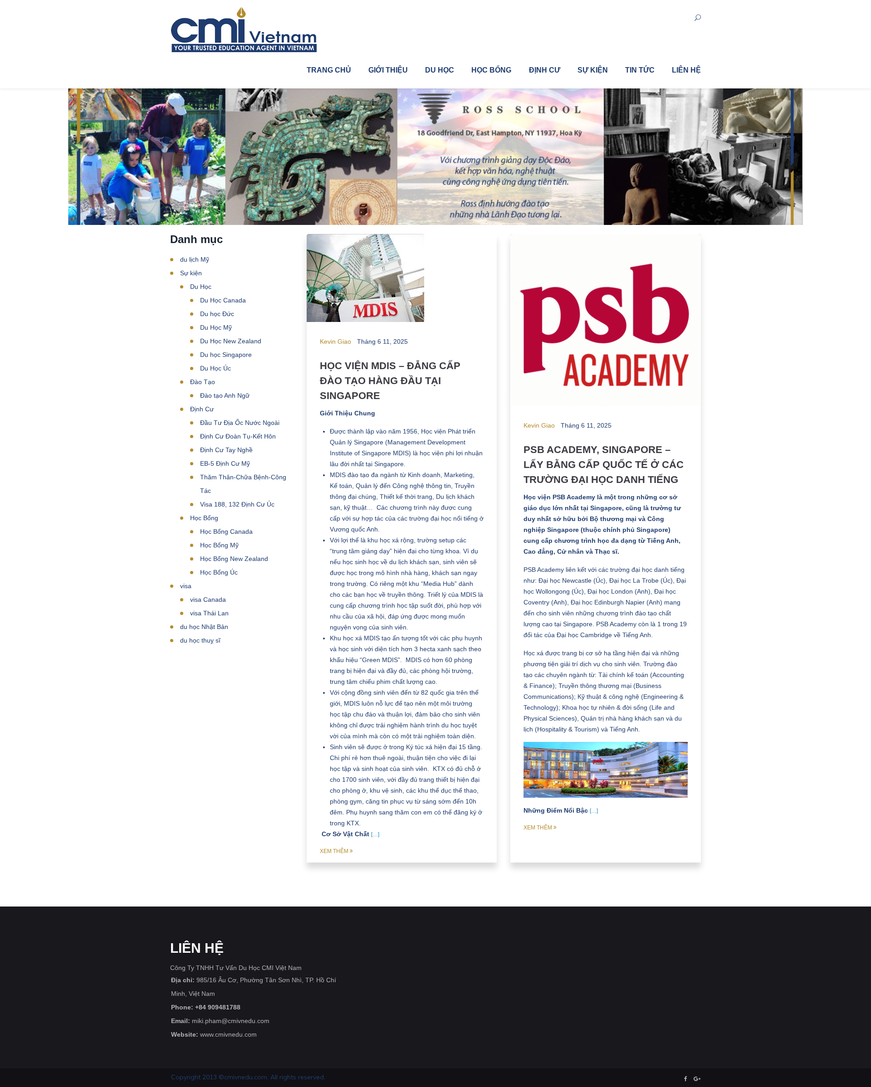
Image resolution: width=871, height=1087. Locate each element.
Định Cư (544, 70)
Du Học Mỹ (216, 327)
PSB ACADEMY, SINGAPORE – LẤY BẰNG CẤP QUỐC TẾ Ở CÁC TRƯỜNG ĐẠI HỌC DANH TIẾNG (604, 464)
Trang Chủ (329, 70)
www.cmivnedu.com (228, 1034)
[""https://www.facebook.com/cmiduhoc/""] (685, 1079)
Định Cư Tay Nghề (226, 449)
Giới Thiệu (388, 70)
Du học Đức (217, 313)
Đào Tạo (202, 381)
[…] (375, 834)
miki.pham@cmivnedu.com (230, 1020)
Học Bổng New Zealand (234, 558)
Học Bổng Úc (219, 572)
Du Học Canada (223, 300)
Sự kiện (592, 70)
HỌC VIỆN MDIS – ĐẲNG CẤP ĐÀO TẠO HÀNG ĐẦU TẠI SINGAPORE (390, 380)
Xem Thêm (334, 851)
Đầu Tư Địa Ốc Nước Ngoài (239, 422)
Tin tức (640, 70)
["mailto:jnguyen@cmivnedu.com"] (697, 1079)
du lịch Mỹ (194, 259)
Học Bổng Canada (226, 531)
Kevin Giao (335, 341)
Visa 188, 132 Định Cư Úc (237, 504)
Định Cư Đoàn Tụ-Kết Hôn (238, 436)
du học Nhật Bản (204, 626)
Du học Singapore (226, 354)
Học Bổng (491, 70)
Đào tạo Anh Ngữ (225, 395)
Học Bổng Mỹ (219, 545)
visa (185, 586)
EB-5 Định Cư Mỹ (225, 463)
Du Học (439, 70)
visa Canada (208, 599)
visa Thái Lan (209, 613)
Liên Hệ (686, 70)
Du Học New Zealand (230, 341)
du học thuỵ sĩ (200, 640)
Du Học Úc (215, 368)
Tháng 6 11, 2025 (382, 341)
